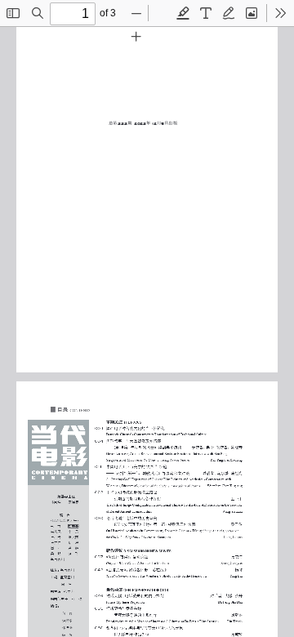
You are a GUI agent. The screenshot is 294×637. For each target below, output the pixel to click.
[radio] (183, 13)
